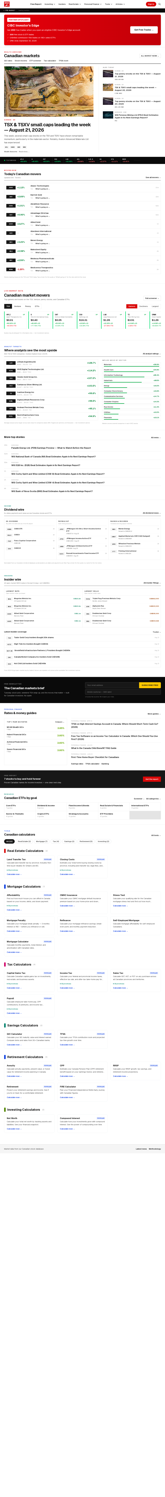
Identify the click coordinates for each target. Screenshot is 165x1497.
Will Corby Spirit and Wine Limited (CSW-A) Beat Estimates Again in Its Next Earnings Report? (58, 482)
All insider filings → (152, 583)
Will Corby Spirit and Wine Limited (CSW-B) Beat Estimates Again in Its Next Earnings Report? (58, 474)
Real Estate (74, 4)
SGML (11, 401)
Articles (119, 4)
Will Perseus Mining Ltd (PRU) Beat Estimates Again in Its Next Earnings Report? (136, 116)
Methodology (155, 1149)
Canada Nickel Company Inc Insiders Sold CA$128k (37, 657)
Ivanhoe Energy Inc (25, 392)
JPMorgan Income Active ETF (78, 538)
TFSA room (63, 61)
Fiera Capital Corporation (25, 541)
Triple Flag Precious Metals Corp (106, 598)
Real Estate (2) (24, 841)
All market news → (150, 56)
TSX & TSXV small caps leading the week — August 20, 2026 (135, 88)
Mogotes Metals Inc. (22, 598)
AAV (11, 215)
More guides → (154, 714)
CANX (13, 147)
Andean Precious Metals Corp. (30, 407)
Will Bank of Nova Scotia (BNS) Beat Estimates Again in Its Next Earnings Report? (52, 491)
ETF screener (35, 61)
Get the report (152, 779)
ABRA (11, 206)
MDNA (11, 269)
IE (11, 393)
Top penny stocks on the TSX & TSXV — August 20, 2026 (138, 102)
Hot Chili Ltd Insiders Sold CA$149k (30, 663)
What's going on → (42, 189)
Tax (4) (56, 841)
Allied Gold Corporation (24, 613)
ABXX (11, 187)
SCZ (11, 386)
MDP (11, 260)
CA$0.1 (17, 535)
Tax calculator (50, 61)
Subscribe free (150, 685)
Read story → (24, 152)
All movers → (138, 160)
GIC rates (8, 61)
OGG (11, 378)
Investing (49, 4)
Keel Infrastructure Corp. (28, 415)
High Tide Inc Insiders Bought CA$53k (31, 644)
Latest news (141, 1149)
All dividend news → (152, 513)
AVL (6, 147)
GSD (18, 147)
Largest (155, 306)
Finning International (127, 551)
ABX (11, 197)
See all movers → (153, 177)
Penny (28, 306)
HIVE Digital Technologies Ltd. (30, 369)
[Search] (159, 4)
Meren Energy (124, 529)
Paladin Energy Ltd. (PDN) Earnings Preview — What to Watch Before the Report (51, 448)
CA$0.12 (17, 548)
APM (11, 409)
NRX (24, 147)
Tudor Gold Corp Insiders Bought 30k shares (34, 637)
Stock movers (21, 61)
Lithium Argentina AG (26, 362)
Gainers (131, 306)
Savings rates (77, 764)
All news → (156, 437)
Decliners (143, 306)
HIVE (11, 371)
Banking (105, 764)
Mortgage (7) (41, 841)
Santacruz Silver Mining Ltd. (29, 384)
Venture (17, 306)
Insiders (62, 4)
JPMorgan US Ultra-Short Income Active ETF (83, 530)
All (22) (9, 841)
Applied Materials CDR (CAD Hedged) (134, 536)
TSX (8, 306)
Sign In (151, 4)
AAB (11, 233)
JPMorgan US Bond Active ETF (79, 546)
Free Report (36, 4)
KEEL (11, 416)
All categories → (153, 799)
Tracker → (157, 632)
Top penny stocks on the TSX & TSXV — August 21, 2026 (138, 75)
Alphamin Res (98, 606)
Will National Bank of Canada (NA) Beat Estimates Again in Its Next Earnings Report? (53, 456)
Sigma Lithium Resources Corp (30, 400)
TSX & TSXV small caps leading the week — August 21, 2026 (47, 127)
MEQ (11, 251)
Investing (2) (103, 841)
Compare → (59, 722)
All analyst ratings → (152, 354)
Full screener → (152, 298)
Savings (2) (69, 841)
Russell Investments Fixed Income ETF (82, 553)
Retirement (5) (86, 841)
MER (11, 242)
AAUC (11, 224)
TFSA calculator (92, 764)
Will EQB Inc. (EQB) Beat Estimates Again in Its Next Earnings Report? (45, 465)
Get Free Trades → (144, 29)
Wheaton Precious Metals (129, 543)
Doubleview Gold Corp (101, 613)
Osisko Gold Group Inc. (27, 377)
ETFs (37, 306)
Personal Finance (91, 4)
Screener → (139, 799)
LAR (11, 363)
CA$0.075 (18, 529)
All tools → (156, 835)
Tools (107, 4)
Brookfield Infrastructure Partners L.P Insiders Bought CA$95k (42, 650)
